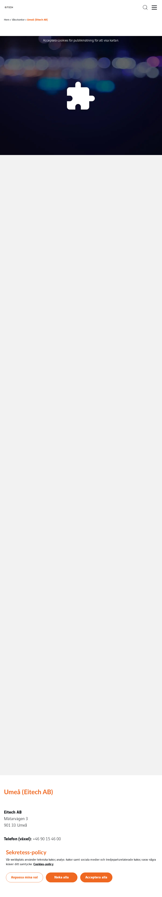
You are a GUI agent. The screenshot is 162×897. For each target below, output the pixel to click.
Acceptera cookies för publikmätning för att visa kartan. (81, 40)
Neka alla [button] (61, 876)
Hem (6, 19)
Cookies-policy (43, 864)
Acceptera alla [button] (96, 876)
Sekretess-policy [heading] (26, 852)
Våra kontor (18, 19)
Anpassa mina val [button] (24, 876)
